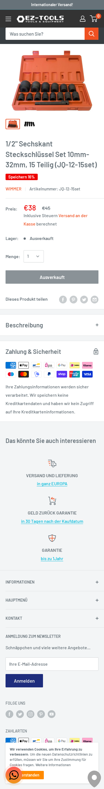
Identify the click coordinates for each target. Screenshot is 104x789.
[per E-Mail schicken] (94, 299)
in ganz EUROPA (52, 483)
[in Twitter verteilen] (84, 299)
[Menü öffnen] (8, 19)
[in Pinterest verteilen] (73, 299)
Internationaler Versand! (52, 4)
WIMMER (13, 188)
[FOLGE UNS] (9, 714)
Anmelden (24, 680)
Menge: (13, 256)
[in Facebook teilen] (63, 299)
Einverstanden (26, 775)
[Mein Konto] (82, 19)
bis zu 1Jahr (52, 558)
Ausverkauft (52, 277)
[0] (93, 18)
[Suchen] (91, 34)
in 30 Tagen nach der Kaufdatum (52, 521)
